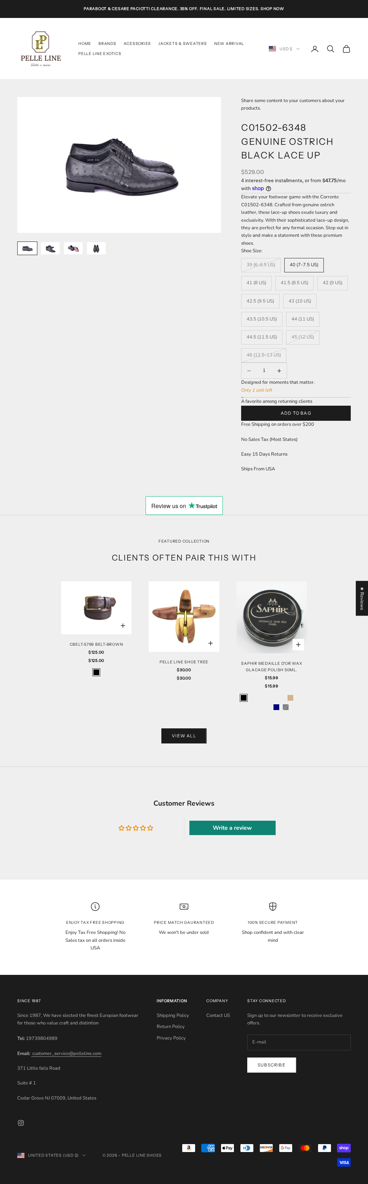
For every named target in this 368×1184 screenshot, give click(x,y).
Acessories (137, 43)
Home (84, 43)
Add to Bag (296, 413)
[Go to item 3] (73, 248)
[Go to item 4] (96, 248)
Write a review (232, 828)
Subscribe (272, 1065)
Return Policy (171, 1026)
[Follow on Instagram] (20, 1123)
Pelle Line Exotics (99, 53)
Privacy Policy (171, 1038)
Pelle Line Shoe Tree (184, 662)
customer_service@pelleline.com (66, 1053)
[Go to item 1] (27, 248)
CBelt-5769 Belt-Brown (96, 644)
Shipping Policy (173, 1015)
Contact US (218, 1015)
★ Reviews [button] (362, 598)
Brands (107, 43)
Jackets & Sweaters (182, 43)
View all (184, 735)
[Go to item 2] (50, 248)
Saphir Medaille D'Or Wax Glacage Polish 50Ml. (271, 666)
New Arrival (229, 43)
